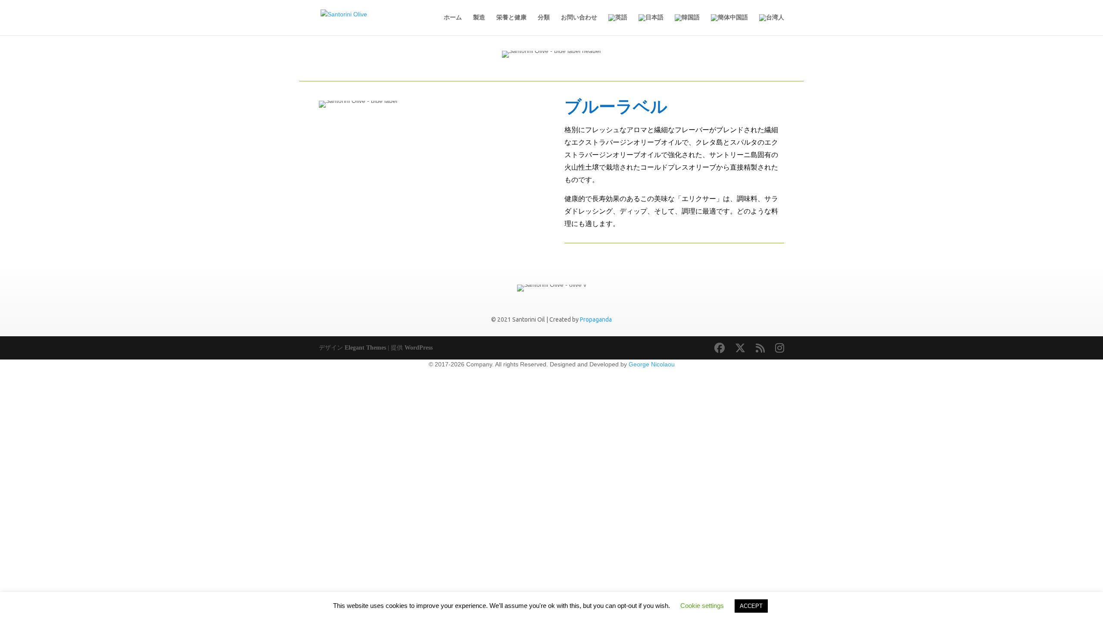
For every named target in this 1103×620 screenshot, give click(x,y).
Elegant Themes (365, 347)
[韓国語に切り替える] (687, 24)
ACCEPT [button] (751, 606)
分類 (544, 17)
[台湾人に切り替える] (771, 24)
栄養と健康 (511, 17)
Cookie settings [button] (702, 605)
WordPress (419, 347)
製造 (479, 17)
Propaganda (596, 319)
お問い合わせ (579, 17)
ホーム (453, 17)
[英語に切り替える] (617, 24)
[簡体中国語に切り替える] (729, 24)
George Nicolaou (652, 364)
